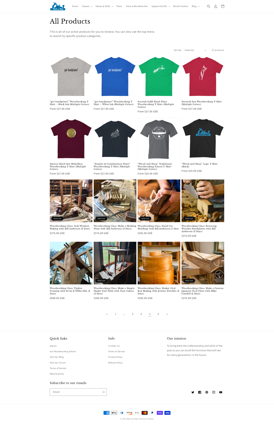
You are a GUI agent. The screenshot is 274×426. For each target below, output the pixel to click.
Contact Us (114, 345)
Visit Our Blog (57, 357)
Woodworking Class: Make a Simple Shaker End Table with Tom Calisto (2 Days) (114, 291)
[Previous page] (107, 314)
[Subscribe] (103, 392)
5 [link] (150, 314)
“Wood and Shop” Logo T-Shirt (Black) (200, 165)
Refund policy (57, 373)
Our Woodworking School (63, 351)
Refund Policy (115, 362)
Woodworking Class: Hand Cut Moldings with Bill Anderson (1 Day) (158, 227)
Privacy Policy (115, 357)
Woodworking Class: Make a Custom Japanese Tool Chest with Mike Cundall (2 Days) (202, 291)
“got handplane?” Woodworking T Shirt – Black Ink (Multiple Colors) (69, 103)
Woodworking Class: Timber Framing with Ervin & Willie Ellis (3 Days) (70, 291)
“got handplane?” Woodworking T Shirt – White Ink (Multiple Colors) (114, 103)
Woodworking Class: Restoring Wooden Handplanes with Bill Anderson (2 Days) (199, 229)
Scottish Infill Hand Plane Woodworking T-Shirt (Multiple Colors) (156, 104)
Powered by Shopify (146, 419)
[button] (87, 6)
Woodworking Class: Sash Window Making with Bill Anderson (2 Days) (70, 227)
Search (53, 345)
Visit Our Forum (58, 362)
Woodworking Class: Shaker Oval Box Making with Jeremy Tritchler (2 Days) (158, 291)
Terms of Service (58, 368)
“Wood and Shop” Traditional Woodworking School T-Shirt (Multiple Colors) (155, 167)
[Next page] (166, 314)
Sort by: (178, 50)
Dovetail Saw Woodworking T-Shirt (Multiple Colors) (202, 103)
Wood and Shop (132, 419)
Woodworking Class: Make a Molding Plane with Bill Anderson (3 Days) (115, 227)
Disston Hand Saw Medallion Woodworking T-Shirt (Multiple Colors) (68, 167)
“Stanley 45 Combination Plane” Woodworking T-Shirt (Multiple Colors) (112, 167)
